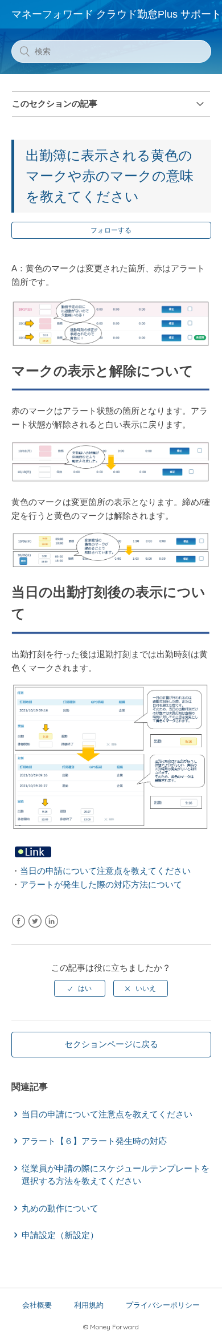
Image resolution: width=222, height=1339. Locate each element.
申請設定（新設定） (60, 1235)
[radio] (79, 988)
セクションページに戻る (111, 1044)
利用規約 (89, 1305)
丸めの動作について (60, 1208)
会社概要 (37, 1305)
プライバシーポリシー (163, 1305)
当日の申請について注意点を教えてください (105, 871)
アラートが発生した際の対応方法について (101, 884)
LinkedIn (51, 921)
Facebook (18, 921)
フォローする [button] (111, 230)
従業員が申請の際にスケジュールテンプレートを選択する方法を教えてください (115, 1174)
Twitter (35, 921)
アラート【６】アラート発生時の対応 (94, 1141)
